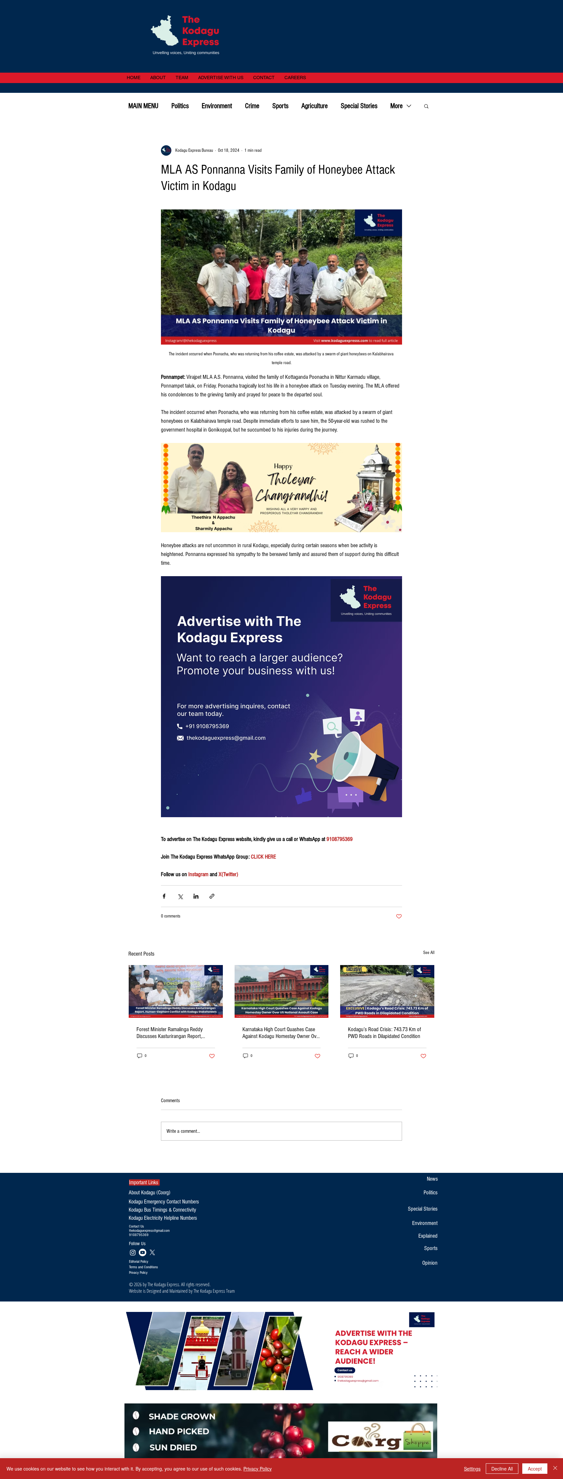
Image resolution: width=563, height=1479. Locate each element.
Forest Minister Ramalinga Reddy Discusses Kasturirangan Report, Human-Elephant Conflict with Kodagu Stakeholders (174, 1033)
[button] (426, 105)
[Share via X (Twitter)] (180, 896)
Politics (180, 106)
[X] (152, 1252)
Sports (280, 106)
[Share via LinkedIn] (196, 896)
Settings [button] (472, 1468)
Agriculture (314, 106)
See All (429, 952)
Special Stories (359, 106)
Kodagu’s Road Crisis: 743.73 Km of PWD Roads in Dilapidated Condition (384, 1033)
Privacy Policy (257, 1468)
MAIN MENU (143, 106)
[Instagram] (133, 1252)
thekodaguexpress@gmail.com (149, 1231)
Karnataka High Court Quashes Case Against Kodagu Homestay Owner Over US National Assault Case (281, 1033)
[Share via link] (212, 896)
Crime (252, 106)
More (396, 106)
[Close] (555, 1468)
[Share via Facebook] (164, 896)
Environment (217, 106)
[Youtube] (142, 1252)
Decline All (502, 1468)
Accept (535, 1468)
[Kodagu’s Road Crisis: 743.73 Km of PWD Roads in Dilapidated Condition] (387, 991)
